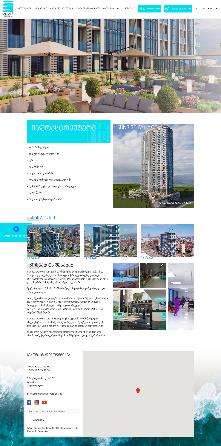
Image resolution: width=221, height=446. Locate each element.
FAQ (119, 8)
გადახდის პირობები (61, 8)
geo (197, 8)
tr (215, 8)
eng (203, 8)
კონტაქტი (129, 8)
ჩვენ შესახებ (24, 8)
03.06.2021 (34, 258)
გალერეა (108, 8)
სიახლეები (42, 218)
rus (210, 8)
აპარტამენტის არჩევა (88, 8)
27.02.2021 (148, 258)
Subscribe (38, 419)
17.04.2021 (91, 258)
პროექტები (40, 8)
